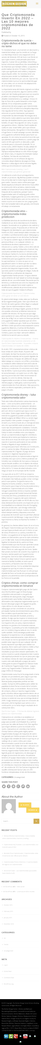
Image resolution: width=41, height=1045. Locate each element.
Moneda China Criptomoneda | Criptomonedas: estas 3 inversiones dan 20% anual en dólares (20, 854)
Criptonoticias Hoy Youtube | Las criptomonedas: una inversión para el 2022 (20, 846)
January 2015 (8, 918)
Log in (6, 965)
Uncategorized (8, 951)
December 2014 (9, 924)
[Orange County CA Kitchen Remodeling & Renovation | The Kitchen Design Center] (14, 2)
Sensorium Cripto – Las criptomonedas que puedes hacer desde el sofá (19, 872)
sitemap (32, 1030)
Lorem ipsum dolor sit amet (25, 891)
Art (5, 938)
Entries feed (7, 971)
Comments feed (9, 978)
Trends (6, 944)
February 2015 (8, 911)
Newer (32, 810)
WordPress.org (8, 984)
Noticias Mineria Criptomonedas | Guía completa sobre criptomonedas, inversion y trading (18, 837)
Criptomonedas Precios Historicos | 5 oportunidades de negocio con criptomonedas (20, 863)
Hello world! (20, 887)
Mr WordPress (7, 887)
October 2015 (8, 905)
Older (25, 805)
